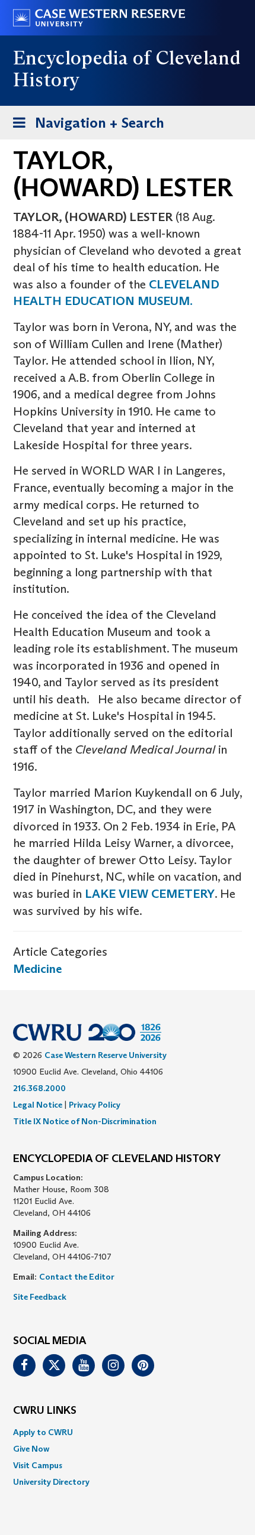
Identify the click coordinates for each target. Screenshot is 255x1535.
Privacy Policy (94, 1104)
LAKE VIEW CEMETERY (148, 894)
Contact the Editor (76, 1276)
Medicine (37, 969)
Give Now (31, 1448)
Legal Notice (37, 1104)
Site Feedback (39, 1296)
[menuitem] (127, 1432)
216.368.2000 (39, 1088)
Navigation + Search (84, 126)
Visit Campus (37, 1465)
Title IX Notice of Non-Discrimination (85, 1121)
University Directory (51, 1481)
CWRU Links (44, 1411)
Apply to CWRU (43, 1432)
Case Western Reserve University (105, 1055)
